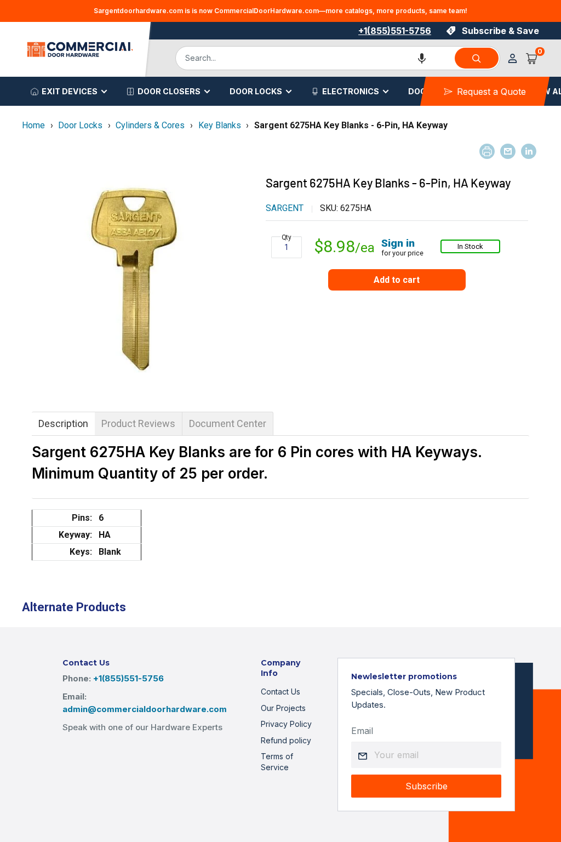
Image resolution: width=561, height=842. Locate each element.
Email (362, 730)
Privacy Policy (286, 724)
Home (33, 125)
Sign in (398, 243)
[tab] (63, 424)
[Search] (477, 58)
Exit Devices (70, 91)
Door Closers (169, 91)
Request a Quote (491, 91)
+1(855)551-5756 (394, 30)
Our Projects (283, 708)
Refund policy (286, 740)
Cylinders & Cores (150, 125)
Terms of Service (277, 762)
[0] (532, 58)
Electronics (350, 91)
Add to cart (397, 280)
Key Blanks (219, 125)
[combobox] (314, 58)
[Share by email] (508, 151)
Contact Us (280, 691)
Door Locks (256, 91)
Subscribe (426, 786)
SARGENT (285, 208)
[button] (422, 58)
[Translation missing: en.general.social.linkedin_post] (528, 151)
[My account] (512, 58)
